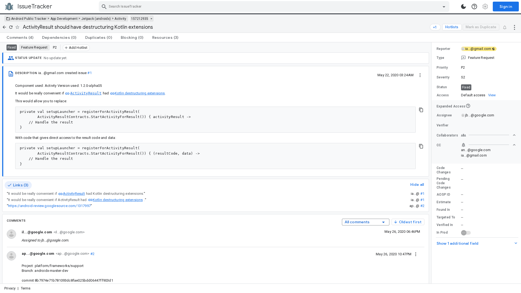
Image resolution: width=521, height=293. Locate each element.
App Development (64, 19)
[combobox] (275, 6)
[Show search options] (444, 6)
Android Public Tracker (29, 19)
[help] (474, 6)
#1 (89, 73)
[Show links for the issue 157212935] (151, 19)
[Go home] (4, 27)
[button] (476, 57)
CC (439, 145)
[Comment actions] (415, 254)
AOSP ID (443, 194)
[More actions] (514, 27)
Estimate (444, 202)
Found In (443, 210)
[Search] (104, 6)
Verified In (445, 225)
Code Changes (444, 170)
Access (443, 95)
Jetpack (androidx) (96, 19)
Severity (443, 77)
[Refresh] (11, 27)
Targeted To (446, 217)
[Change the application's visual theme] (463, 6)
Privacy (9, 288)
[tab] (20, 37)
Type (440, 58)
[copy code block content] (421, 110)
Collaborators (447, 135)
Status (442, 87)
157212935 (139, 19)
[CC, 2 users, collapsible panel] (488, 144)
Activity (120, 19)
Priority (442, 67)
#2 (422, 206)
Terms (26, 288)
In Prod (442, 232)
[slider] (432, 163)
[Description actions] (420, 75)
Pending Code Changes (444, 183)
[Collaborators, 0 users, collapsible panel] (488, 135)
